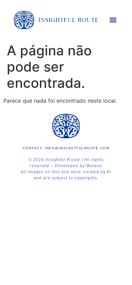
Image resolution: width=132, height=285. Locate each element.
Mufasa (94, 165)
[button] (113, 20)
